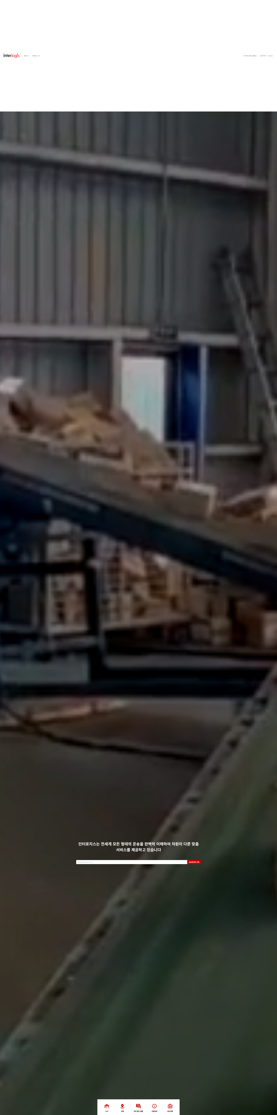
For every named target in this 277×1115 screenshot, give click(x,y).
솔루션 (26, 56)
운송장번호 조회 (194, 862)
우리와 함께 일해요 (250, 56)
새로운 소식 (36, 56)
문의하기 (263, 56)
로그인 (270, 56)
